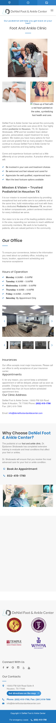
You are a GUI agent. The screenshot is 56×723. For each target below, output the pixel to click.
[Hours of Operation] (28, 2)
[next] (51, 321)
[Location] (9, 2)
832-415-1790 (16, 476)
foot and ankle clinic (31, 443)
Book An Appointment (22, 469)
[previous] (4, 321)
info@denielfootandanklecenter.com (25, 413)
